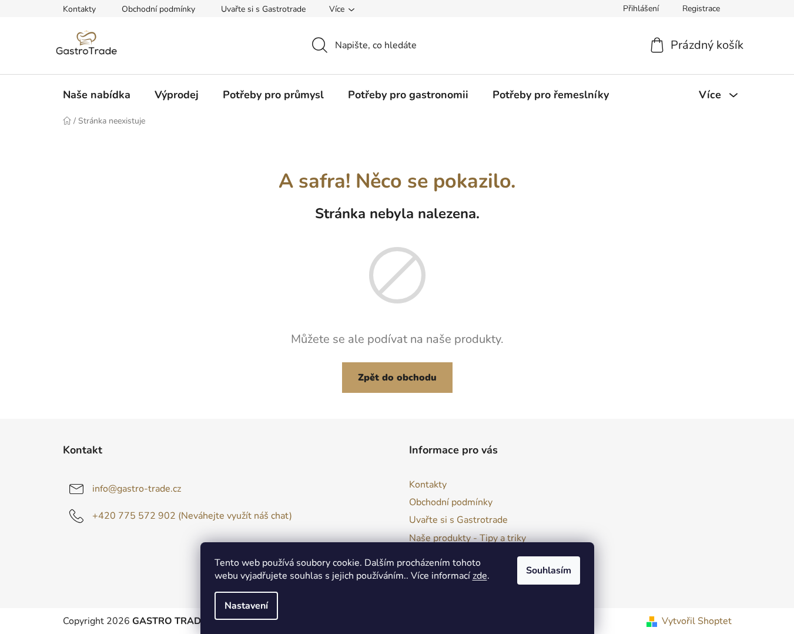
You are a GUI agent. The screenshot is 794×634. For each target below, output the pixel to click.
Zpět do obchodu (397, 377)
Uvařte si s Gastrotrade (263, 9)
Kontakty (79, 9)
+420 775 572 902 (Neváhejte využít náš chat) (192, 515)
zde (480, 575)
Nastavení (246, 605)
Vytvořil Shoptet (697, 621)
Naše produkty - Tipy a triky (467, 538)
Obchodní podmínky (158, 9)
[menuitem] (96, 95)
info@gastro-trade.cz (136, 488)
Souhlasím (548, 570)
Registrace (701, 8)
